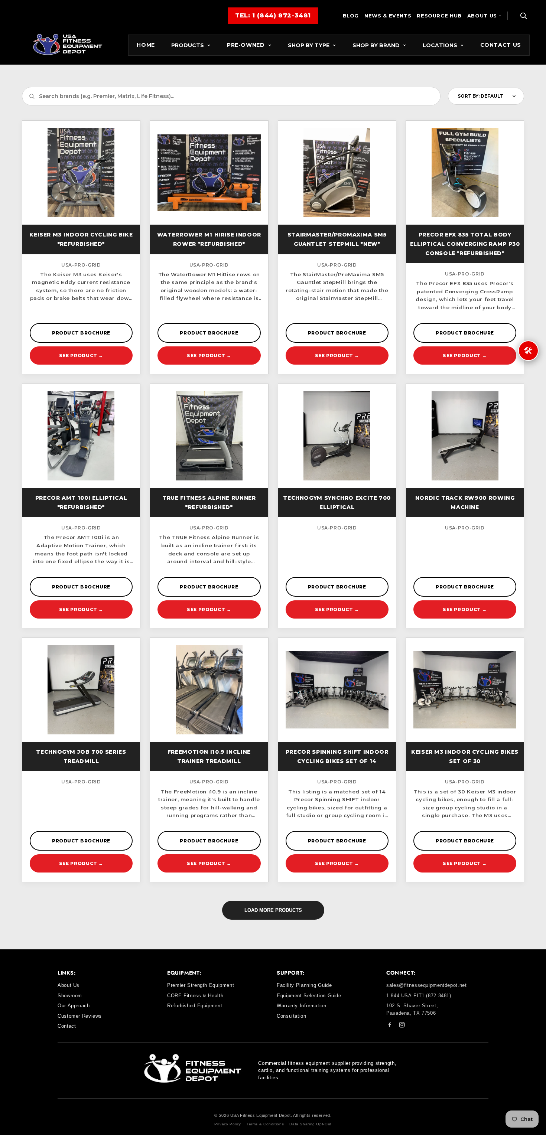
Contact (67, 1026)
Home (146, 45)
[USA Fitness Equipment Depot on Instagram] (402, 1026)
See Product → (81, 355)
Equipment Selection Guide (309, 995)
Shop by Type (308, 45)
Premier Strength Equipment (200, 985)
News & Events (387, 16)
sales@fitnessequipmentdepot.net (426, 985)
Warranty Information (301, 1005)
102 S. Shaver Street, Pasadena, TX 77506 (412, 1009)
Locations (440, 45)
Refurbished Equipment (194, 1005)
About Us (482, 16)
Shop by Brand (376, 45)
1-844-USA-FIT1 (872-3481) (418, 995)
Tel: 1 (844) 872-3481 (273, 15)
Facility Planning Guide (304, 985)
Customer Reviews (80, 1016)
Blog (351, 16)
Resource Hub (439, 16)
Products (187, 45)
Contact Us (500, 45)
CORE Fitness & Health (195, 995)
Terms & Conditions (265, 1124)
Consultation (291, 1016)
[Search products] (523, 15)
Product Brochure (81, 333)
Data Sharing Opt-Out (310, 1124)
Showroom (70, 995)
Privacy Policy (227, 1124)
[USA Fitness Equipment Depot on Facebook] (389, 1026)
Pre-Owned (246, 45)
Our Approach (74, 1005)
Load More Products (273, 910)
